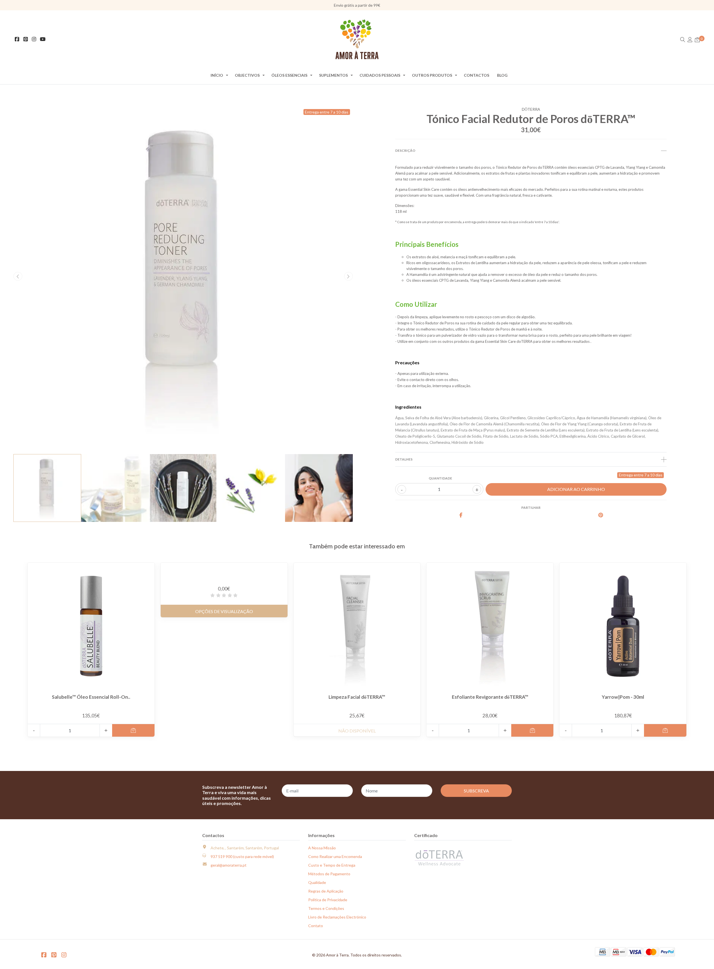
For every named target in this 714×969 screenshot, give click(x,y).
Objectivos (247, 75)
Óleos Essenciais (289, 75)
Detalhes (404, 459)
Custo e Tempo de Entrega (331, 865)
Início (217, 75)
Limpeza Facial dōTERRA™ (357, 697)
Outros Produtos (432, 75)
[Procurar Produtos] (682, 39)
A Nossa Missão (322, 847)
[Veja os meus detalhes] (690, 39)
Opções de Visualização (224, 611)
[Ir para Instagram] (34, 39)
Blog (502, 75)
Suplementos (333, 75)
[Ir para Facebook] (17, 39)
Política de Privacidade (327, 899)
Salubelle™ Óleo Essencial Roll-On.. (91, 697)
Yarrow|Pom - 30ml (623, 697)
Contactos (476, 75)
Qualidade (317, 882)
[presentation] (17, 276)
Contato (315, 925)
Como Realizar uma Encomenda (335, 856)
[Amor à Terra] (357, 39)
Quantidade (440, 478)
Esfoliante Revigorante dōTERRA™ (490, 697)
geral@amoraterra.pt (229, 865)
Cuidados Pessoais (380, 75)
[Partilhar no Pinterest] (601, 515)
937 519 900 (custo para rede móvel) (242, 856)
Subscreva (476, 790)
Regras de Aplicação (325, 891)
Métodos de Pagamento (329, 873)
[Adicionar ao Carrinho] (133, 730)
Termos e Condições (326, 908)
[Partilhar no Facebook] (461, 515)
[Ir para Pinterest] (25, 39)
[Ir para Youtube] (42, 39)
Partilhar (531, 507)
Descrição (405, 150)
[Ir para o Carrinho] (697, 39)
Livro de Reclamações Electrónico (337, 917)
